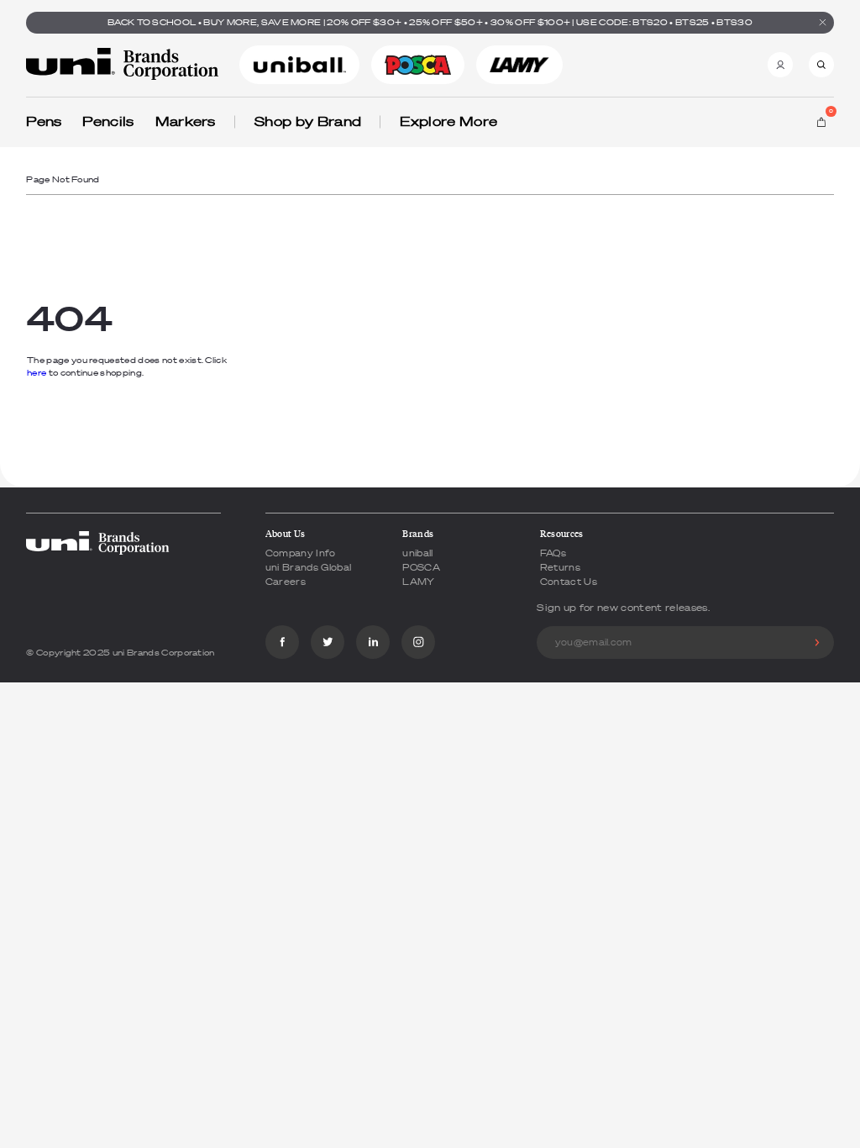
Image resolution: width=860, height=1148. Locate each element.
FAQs (553, 553)
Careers (285, 581)
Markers (185, 121)
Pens (43, 121)
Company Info (300, 553)
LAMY (418, 581)
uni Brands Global (308, 567)
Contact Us (568, 581)
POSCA (421, 567)
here (36, 372)
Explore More (448, 121)
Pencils (108, 121)
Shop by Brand (307, 121)
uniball (417, 553)
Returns (560, 567)
